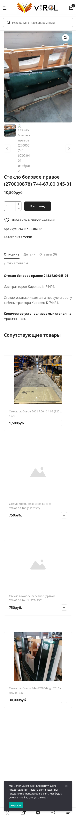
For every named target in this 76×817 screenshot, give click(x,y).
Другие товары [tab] (16, 263)
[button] (65, 37)
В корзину (37, 206)
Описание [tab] (11, 254)
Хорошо (16, 805)
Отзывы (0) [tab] (48, 254)
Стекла (27, 237)
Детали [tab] (29, 254)
